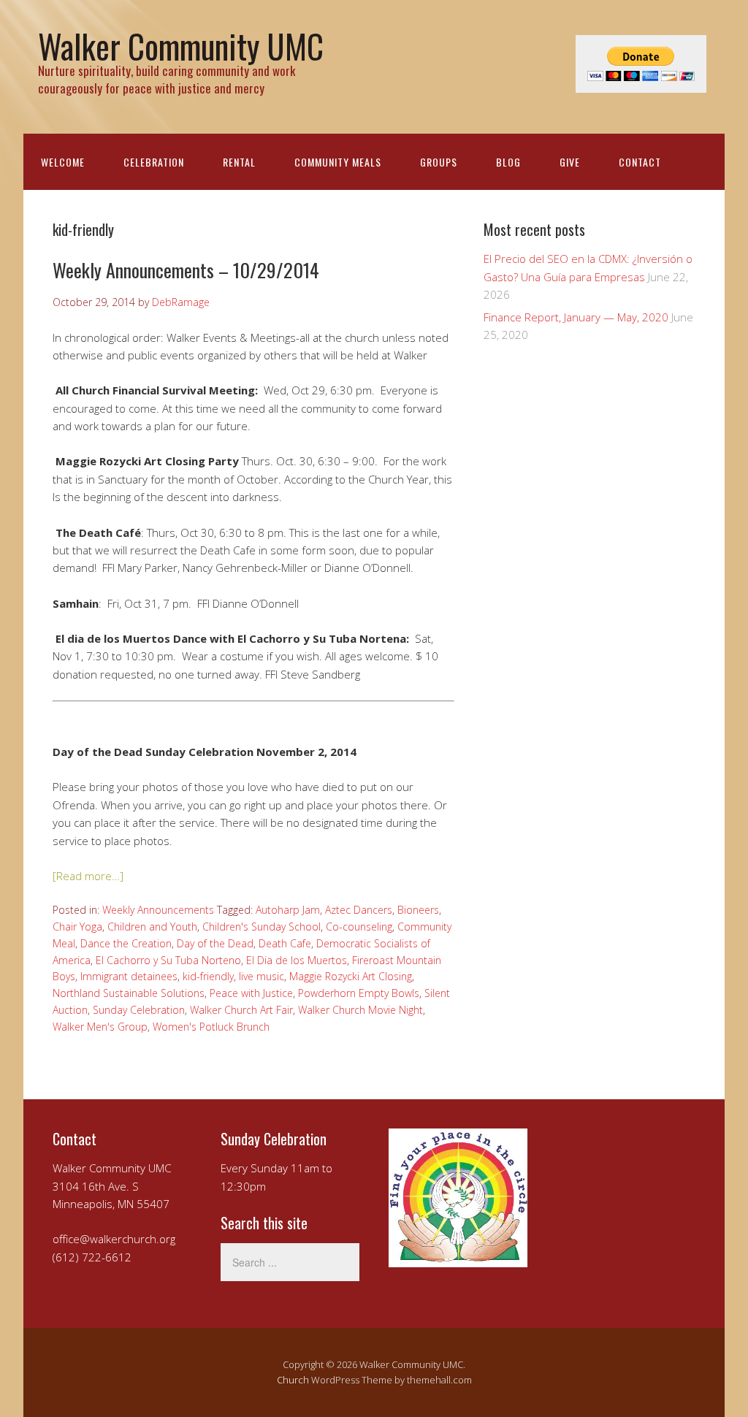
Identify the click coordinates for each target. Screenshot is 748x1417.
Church (293, 1379)
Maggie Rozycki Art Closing (350, 976)
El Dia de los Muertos (296, 960)
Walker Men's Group (100, 1027)
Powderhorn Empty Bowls (358, 993)
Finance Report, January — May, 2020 (576, 317)
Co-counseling (359, 926)
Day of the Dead (215, 943)
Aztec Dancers (358, 910)
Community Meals (337, 161)
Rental (239, 161)
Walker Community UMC (181, 45)
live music (261, 976)
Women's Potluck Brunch (211, 1027)
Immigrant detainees (129, 976)
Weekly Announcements (158, 910)
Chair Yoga (77, 926)
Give (570, 161)
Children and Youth (152, 926)
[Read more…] (88, 875)
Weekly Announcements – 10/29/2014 (186, 270)
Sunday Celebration (139, 1010)
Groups (438, 161)
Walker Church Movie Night (360, 1010)
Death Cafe (285, 943)
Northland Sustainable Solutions (129, 993)
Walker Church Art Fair (241, 1010)
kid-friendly (208, 976)
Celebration (153, 161)
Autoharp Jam (288, 910)
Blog (508, 161)
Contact (640, 161)
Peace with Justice (251, 993)
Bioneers (418, 910)
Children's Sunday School (261, 926)
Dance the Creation (126, 943)
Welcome (63, 161)
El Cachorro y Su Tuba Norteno (168, 960)
